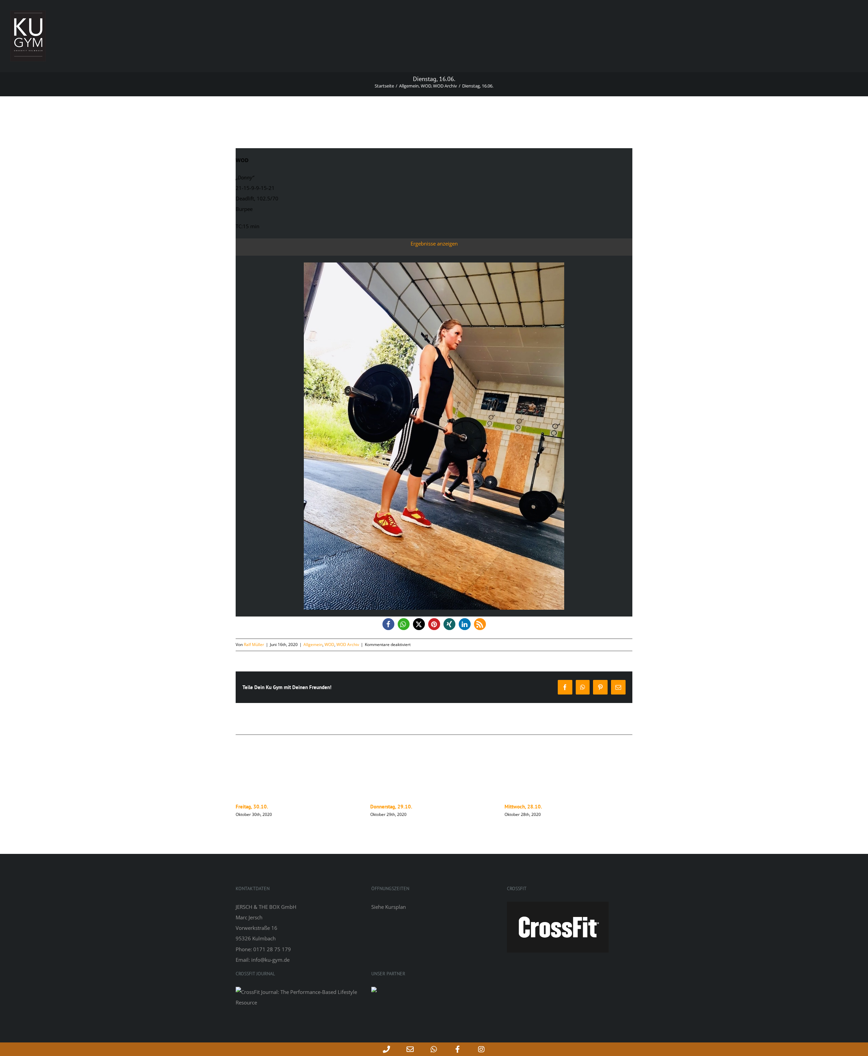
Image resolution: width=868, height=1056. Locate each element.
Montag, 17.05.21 (524, 806)
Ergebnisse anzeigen (434, 243)
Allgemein (312, 644)
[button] (388, 624)
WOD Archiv (347, 644)
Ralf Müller (254, 644)
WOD (329, 644)
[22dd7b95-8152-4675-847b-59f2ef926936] (434, 264)
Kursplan (395, 906)
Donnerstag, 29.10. (257, 806)
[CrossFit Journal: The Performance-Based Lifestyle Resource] (298, 992)
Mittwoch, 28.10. (389, 806)
